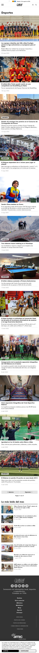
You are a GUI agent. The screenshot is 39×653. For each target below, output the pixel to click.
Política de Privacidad (19, 623)
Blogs (19, 607)
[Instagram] (23, 586)
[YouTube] (19, 586)
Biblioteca (19, 603)
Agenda (19, 610)
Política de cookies (10, 645)
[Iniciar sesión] (32, 4)
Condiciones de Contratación (19, 626)
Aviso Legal (19, 617)
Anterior (11, 492)
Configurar (24, 651)
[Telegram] (26, 586)
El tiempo (19, 612)
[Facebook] (12, 586)
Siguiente (28, 492)
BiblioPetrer (19, 605)
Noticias (19, 598)
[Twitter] (16, 586)
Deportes (5, 39)
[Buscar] (36, 4)
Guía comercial (19, 600)
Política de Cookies (19, 620)
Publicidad (20, 629)
